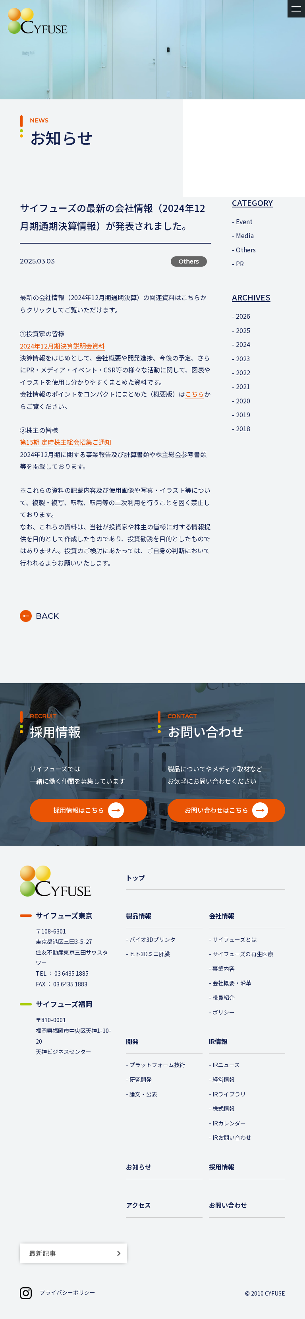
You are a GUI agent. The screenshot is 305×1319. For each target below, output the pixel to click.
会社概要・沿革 (231, 983)
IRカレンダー (229, 1123)
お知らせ (138, 1167)
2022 (243, 372)
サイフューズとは (234, 939)
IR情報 (218, 1041)
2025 (243, 330)
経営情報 (223, 1079)
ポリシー (223, 1012)
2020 (243, 400)
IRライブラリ (229, 1094)
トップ (135, 877)
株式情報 (223, 1108)
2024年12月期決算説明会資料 (62, 346)
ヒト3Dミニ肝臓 (149, 954)
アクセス (138, 1205)
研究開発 (140, 1079)
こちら (194, 394)
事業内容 (223, 968)
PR (240, 263)
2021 (243, 386)
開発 (132, 1041)
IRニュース (226, 1065)
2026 (243, 316)
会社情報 (221, 915)
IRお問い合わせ (231, 1137)
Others (246, 249)
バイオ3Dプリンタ (152, 939)
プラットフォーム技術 (157, 1065)
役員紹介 (223, 997)
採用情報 (221, 1167)
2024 (243, 344)
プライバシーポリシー (67, 1292)
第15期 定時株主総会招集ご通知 (65, 442)
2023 (243, 358)
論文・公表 (143, 1094)
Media (245, 235)
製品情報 (138, 915)
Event (244, 221)
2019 (243, 414)
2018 (243, 428)
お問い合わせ (228, 1205)
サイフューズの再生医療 (242, 954)
